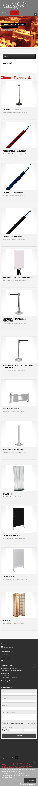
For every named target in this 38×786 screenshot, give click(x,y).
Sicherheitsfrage (7, 727)
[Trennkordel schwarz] (19, 221)
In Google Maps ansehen (10, 681)
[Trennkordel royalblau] (19, 176)
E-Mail (4, 698)
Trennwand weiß (10, 576)
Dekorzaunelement (11, 408)
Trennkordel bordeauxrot (14, 151)
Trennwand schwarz (11, 535)
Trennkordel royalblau (13, 192)
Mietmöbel (21, 24)
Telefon (4, 705)
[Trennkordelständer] (19, 94)
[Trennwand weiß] (19, 561)
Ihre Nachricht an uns (9, 712)
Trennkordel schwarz (12, 237)
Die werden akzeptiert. (19, 723)
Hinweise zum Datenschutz (14, 723)
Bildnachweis (5, 661)
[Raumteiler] (19, 478)
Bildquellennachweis (7, 647)
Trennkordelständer (12, 110)
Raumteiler (7, 494)
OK (26, 780)
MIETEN (13, 24)
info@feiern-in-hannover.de (13, 671)
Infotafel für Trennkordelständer (18, 278)
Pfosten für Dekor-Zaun (13, 450)
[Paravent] (19, 605)
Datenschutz (5, 658)
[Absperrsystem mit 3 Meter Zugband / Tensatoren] (19, 349)
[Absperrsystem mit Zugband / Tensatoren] (19, 303)
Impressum (4, 655)
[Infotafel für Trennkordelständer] (19, 262)
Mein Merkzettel (6, 13)
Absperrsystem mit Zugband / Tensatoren (15, 320)
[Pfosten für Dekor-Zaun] (19, 434)
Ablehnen (32, 780)
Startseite (5, 24)
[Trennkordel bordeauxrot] (19, 135)
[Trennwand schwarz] (19, 519)
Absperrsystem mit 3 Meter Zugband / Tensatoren (18, 366)
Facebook (16, 757)
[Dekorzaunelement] (19, 393)
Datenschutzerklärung (27, 784)
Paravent (7, 621)
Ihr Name (5, 691)
